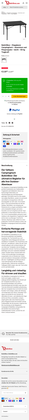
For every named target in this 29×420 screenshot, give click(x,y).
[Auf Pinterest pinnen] (12, 122)
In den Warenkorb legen (19, 96)
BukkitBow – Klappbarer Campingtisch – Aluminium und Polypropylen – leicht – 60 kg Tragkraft (12, 13)
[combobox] (14, 7)
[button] (26, 3)
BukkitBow (6, 416)
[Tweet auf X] (6, 122)
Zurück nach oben (14, 340)
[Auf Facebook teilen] (9, 122)
